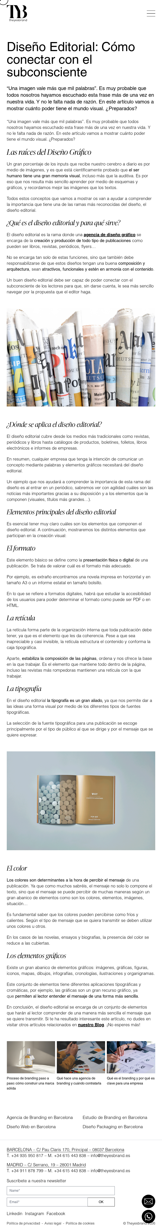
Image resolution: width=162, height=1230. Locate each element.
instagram (34, 1213)
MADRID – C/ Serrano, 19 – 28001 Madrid (46, 1164)
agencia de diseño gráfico (109, 234)
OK (101, 1202)
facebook (56, 1213)
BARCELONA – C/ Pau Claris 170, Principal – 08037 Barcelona (65, 1149)
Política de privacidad (23, 1223)
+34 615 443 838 (70, 1155)
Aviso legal (53, 1223)
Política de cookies (80, 1223)
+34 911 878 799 (27, 1170)
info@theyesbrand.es (110, 1155)
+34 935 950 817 (27, 1155)
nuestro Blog (91, 1024)
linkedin (14, 1213)
